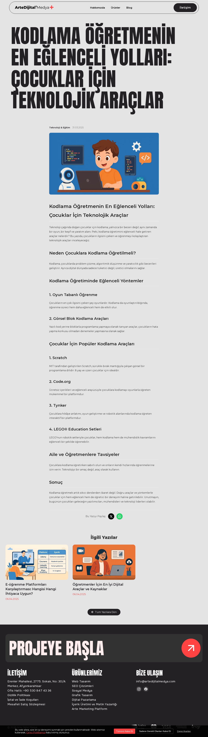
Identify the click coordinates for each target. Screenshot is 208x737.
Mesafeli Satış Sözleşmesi (26, 704)
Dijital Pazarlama (84, 700)
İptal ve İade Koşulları (22, 700)
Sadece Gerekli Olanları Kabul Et (155, 731)
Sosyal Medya (82, 690)
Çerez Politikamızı (35, 732)
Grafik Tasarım (82, 695)
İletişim (185, 7)
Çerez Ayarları (184, 731)
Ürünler (115, 7)
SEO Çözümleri (82, 686)
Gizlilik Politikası (18, 695)
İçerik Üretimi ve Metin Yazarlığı (94, 704)
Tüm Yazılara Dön (106, 612)
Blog (129, 7)
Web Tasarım (81, 681)
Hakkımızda (97, 7)
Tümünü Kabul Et (124, 731)
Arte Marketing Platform (89, 709)
